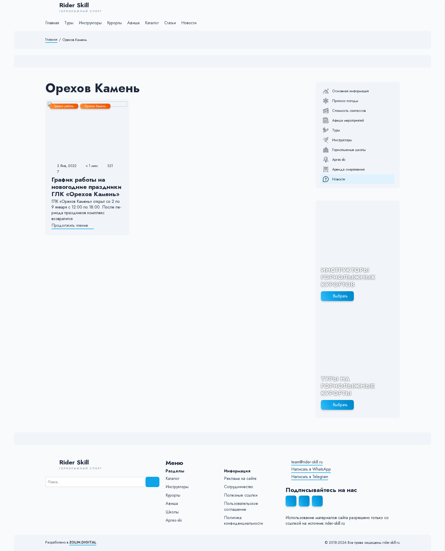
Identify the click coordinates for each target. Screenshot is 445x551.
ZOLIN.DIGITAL (82, 542)
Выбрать (340, 296)
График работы (64, 106)
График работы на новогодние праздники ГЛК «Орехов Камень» (87, 186)
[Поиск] (152, 482)
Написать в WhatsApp (311, 469)
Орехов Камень (95, 106)
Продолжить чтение (70, 225)
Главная (51, 39)
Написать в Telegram (309, 477)
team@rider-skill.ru (307, 462)
